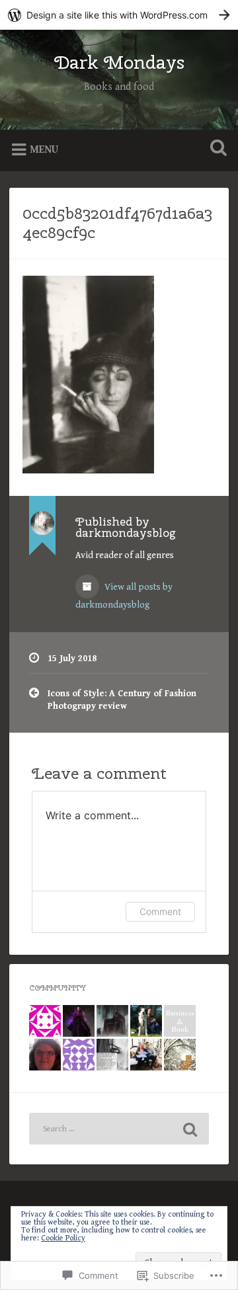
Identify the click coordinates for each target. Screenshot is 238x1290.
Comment (160, 911)
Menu (44, 149)
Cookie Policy (63, 1238)
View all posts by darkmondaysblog (124, 596)
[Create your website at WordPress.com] (119, 15)
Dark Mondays (119, 62)
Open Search (215, 149)
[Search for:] (118, 1129)
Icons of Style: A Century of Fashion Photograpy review (122, 699)
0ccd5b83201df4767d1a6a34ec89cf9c (117, 222)
